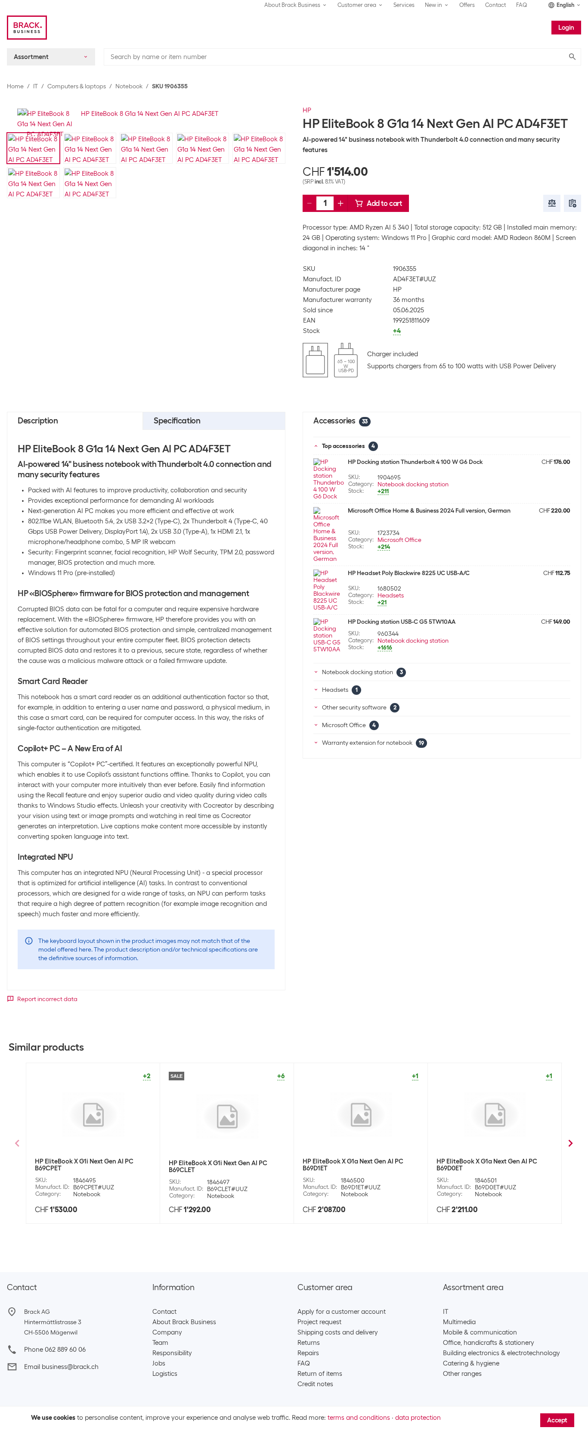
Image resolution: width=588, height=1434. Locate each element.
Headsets (391, 595)
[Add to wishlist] (572, 203)
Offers (467, 5)
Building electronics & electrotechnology (501, 1353)
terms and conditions (359, 1418)
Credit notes (315, 1384)
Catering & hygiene (471, 1363)
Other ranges (462, 1374)
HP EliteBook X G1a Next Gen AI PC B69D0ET (486, 1165)
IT (35, 86)
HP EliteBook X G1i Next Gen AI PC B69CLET (218, 1166)
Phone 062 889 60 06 (55, 1349)
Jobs (158, 1363)
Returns (308, 1343)
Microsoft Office (399, 539)
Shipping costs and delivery (337, 1332)
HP (307, 110)
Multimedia (459, 1322)
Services (404, 5)
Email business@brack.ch (61, 1367)
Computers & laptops (76, 86)
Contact (495, 5)
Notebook (128, 86)
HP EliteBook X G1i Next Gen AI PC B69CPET (84, 1165)
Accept (557, 1420)
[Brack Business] (27, 28)
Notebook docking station (413, 484)
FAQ (521, 5)
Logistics (164, 1374)
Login (566, 27)
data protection (418, 1418)
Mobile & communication (480, 1332)
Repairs (308, 1353)
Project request (319, 1322)
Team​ (160, 1343)
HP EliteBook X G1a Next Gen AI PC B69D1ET (353, 1165)
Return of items (319, 1374)
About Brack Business (184, 1322)
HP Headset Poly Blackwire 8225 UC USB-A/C (409, 572)
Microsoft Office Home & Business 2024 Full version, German (429, 510)
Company (167, 1332)
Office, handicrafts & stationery (488, 1343)
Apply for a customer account (341, 1312)
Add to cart (384, 203)
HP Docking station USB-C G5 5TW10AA (401, 621)
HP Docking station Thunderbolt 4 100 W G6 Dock (415, 461)
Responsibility (172, 1353)
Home (15, 86)
